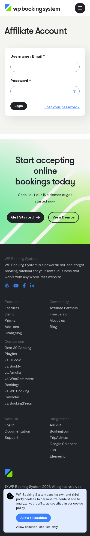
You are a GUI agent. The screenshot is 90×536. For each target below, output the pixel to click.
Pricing (10, 320)
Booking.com (60, 431)
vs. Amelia (13, 372)
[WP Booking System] (32, 8)
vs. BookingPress (18, 403)
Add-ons (12, 326)
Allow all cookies (33, 518)
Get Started (23, 217)
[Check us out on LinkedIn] (32, 286)
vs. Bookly (13, 366)
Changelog (13, 333)
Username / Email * (27, 56)
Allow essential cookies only (36, 527)
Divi (53, 450)
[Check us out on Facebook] (24, 286)
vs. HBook (13, 360)
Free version (59, 314)
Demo (9, 314)
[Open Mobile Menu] (80, 8)
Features (12, 308)
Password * (20, 81)
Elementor (58, 456)
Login (19, 106)
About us (57, 320)
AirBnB (55, 425)
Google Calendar (63, 444)
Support (11, 437)
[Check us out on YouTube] (16, 286)
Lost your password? (62, 107)
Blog (53, 326)
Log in (9, 425)
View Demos (63, 217)
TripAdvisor (59, 437)
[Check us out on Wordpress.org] (7, 286)
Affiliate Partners (64, 308)
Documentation (17, 431)
